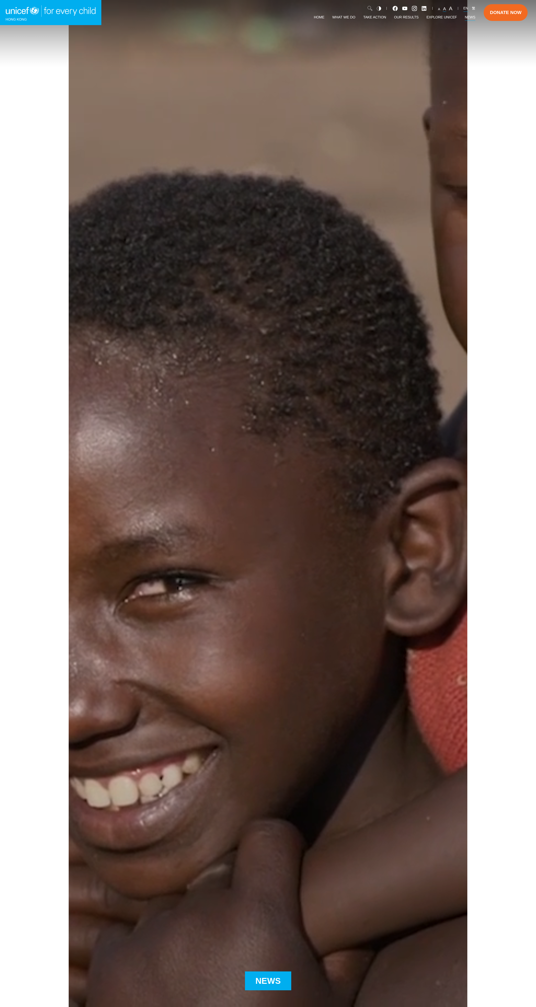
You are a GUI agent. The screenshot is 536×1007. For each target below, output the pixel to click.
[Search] (369, 8)
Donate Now (506, 12)
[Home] (50, 12)
